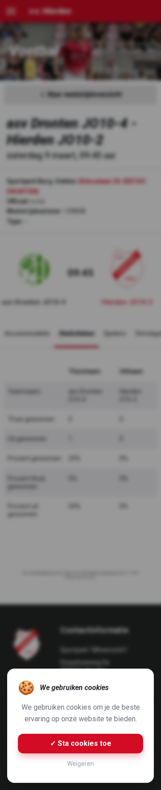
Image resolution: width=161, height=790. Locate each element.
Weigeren (80, 763)
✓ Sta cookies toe (80, 743)
